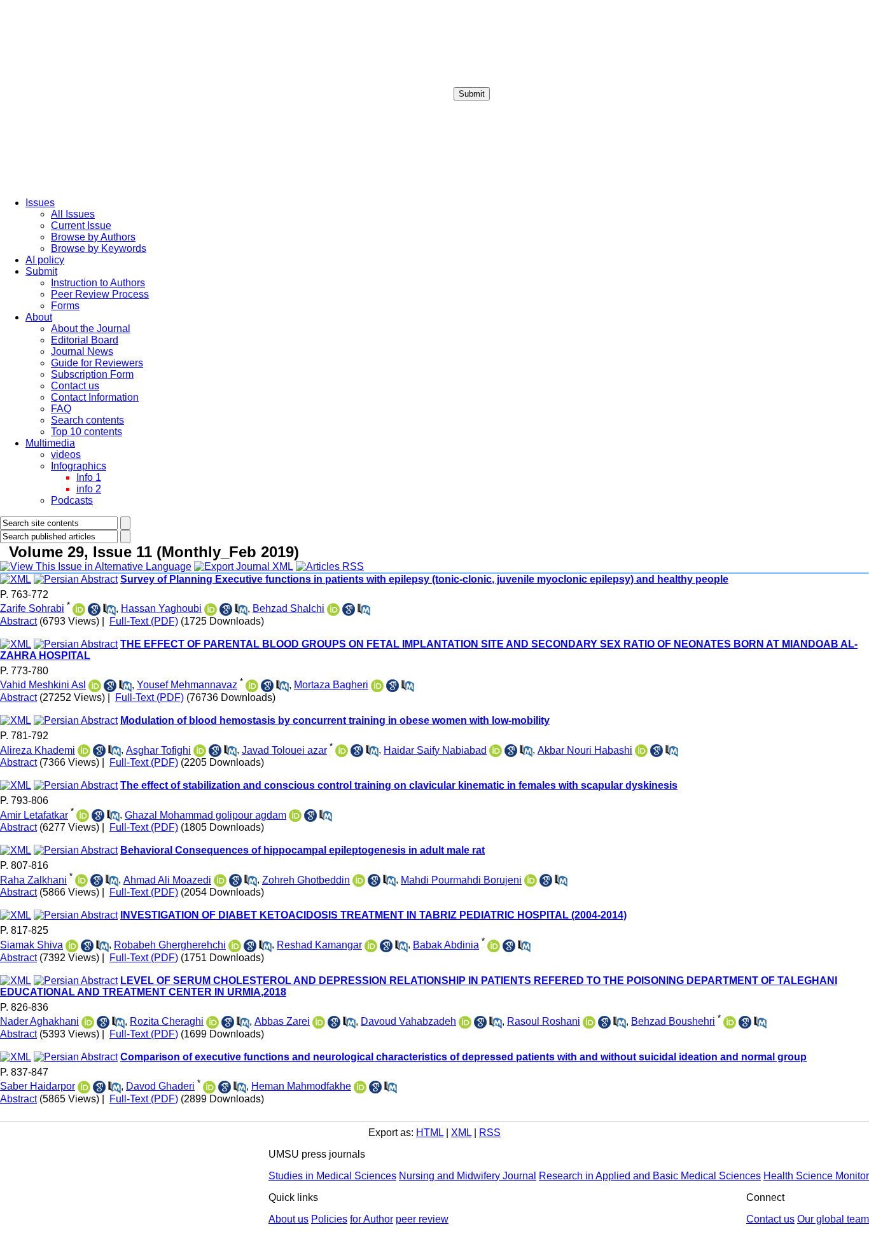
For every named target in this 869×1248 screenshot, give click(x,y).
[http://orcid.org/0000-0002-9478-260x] (530, 880)
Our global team (833, 1219)
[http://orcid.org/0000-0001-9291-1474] (84, 1087)
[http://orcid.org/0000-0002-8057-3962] (234, 945)
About (38, 317)
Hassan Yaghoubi (161, 608)
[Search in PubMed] (109, 609)
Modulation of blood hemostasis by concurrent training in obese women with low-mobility (335, 720)
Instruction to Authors (98, 282)
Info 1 (88, 477)
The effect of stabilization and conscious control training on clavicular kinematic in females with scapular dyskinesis (399, 785)
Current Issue (81, 225)
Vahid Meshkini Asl (43, 684)
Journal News (82, 351)
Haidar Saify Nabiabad (435, 750)
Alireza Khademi (37, 750)
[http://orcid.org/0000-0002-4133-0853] (94, 685)
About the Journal (90, 328)
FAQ (61, 408)
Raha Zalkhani (33, 880)
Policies (329, 1219)
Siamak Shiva (31, 944)
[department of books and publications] (98, 183)
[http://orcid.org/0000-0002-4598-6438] (465, 1022)
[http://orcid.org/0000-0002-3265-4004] (212, 1022)
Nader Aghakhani (39, 1021)
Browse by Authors (93, 237)
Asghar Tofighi (158, 750)
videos (66, 454)
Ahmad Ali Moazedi (167, 880)
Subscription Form (92, 374)
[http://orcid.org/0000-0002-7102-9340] (641, 750)
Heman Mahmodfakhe (301, 1086)
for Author (371, 1219)
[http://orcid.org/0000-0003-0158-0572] (318, 1022)
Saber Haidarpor (37, 1086)
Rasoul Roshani (543, 1021)
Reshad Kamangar (319, 944)
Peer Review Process (100, 294)
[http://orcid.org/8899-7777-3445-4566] (210, 609)
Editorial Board (84, 340)
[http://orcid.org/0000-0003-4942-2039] (360, 1087)
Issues (40, 202)
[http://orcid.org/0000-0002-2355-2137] (72, 945)
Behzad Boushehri (673, 1021)
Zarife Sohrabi (32, 608)
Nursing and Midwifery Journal (467, 1175)
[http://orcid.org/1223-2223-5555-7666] (79, 609)
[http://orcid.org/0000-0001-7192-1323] (295, 815)
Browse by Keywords (98, 248)
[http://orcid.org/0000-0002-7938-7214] (209, 1087)
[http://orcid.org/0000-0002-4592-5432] (252, 685)
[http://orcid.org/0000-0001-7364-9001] (495, 750)
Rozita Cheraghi (167, 1021)
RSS (490, 1132)
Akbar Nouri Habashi (585, 750)
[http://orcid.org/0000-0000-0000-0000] (371, 945)
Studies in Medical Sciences (332, 1175)
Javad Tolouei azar (284, 750)
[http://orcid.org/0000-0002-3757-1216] (589, 1022)
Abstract (18, 621)
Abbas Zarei (282, 1021)
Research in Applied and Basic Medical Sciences (650, 1175)
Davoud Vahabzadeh (408, 1021)
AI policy (44, 259)
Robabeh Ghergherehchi (170, 944)
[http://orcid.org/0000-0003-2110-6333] (358, 880)
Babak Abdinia (446, 944)
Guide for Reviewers (97, 362)
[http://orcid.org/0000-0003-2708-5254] (81, 880)
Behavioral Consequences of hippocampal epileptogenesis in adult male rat (302, 850)
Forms (65, 305)
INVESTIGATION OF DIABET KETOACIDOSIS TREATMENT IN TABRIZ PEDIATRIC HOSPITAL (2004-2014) (373, 915)
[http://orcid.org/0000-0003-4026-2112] (87, 1022)
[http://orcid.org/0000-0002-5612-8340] (82, 815)
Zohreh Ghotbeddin (306, 880)
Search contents (87, 420)
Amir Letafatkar (34, 815)
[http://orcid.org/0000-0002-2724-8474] (341, 750)
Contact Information (95, 397)
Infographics (78, 466)
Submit (472, 94)
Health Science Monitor (816, 1175)
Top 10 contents (86, 431)
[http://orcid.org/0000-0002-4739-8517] (377, 685)
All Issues (73, 214)
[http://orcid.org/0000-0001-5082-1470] (729, 1022)
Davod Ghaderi (160, 1086)
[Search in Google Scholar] (94, 609)
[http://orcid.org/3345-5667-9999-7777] (333, 609)
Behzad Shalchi (288, 608)
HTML (429, 1132)
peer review (422, 1219)
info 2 (88, 488)
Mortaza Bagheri (331, 684)
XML (461, 1132)
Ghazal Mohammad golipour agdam (205, 815)
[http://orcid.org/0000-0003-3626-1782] (199, 750)
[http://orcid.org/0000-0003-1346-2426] (220, 880)
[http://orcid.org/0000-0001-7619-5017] (84, 750)
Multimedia (50, 443)
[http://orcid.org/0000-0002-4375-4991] (493, 945)
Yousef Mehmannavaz (187, 684)
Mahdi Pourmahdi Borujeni (461, 880)
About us (288, 1219)
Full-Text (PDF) (143, 621)
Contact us (75, 385)
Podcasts (72, 500)
